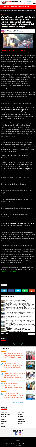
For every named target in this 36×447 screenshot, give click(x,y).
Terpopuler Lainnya (18, 402)
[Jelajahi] (34, 2)
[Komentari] (32, 290)
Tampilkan (31, 333)
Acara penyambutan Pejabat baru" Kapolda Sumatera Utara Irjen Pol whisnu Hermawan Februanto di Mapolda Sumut (14, 356)
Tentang (5, 439)
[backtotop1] (34, 445)
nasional (21, 419)
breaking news (22, 6)
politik (20, 424)
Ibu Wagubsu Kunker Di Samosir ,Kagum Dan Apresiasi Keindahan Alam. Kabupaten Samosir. (14, 376)
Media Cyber (30, 439)
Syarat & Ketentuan (21, 439)
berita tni (14, 6)
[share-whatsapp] (25, 290)
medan (3, 419)
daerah (29, 6)
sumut (3, 426)
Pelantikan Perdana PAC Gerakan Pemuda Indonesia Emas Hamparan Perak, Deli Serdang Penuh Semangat (13, 366)
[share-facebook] (11, 290)
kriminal (20, 416)
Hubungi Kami (11, 439)
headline (3, 416)
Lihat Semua (18, 343)
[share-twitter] (18, 290)
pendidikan (21, 421)
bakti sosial (7, 6)
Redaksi (18, 440)
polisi (3, 424)
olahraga (4, 421)
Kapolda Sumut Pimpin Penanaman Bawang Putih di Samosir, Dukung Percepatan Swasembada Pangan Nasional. (14, 396)
